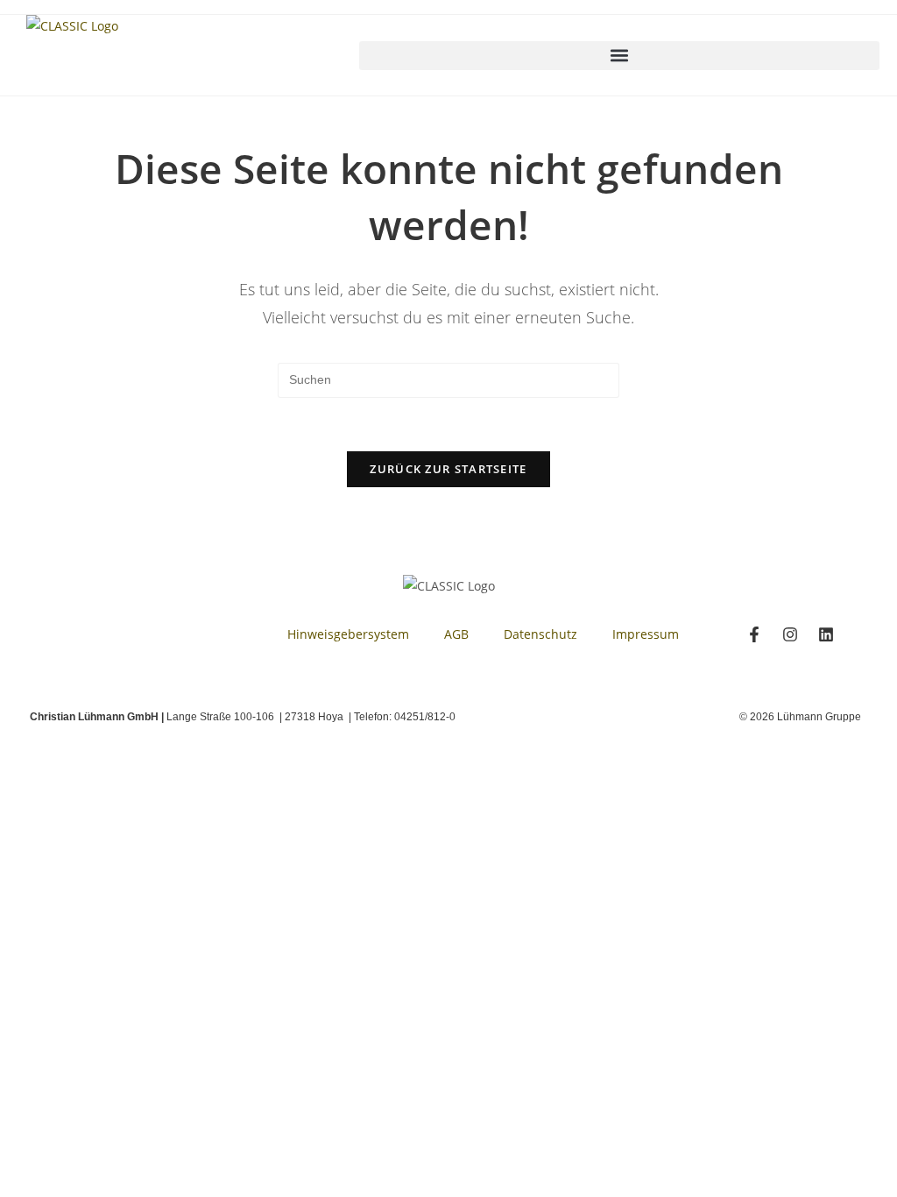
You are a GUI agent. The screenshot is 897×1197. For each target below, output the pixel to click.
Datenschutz (540, 634)
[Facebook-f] (754, 634)
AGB (456, 634)
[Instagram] (790, 634)
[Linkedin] (826, 634)
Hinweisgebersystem (348, 634)
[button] (619, 55)
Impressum (645, 634)
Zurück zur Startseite (448, 469)
